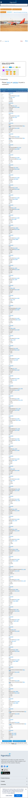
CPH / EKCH (16, 167)
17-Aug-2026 (11, 566)
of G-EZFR (5, 67)
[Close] (25, 789)
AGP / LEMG (14, 733)
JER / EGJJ (14, 629)
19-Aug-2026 (11, 456)
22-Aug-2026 (11, 275)
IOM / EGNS (15, 248)
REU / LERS (13, 328)
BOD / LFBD (18, 408)
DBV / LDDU (15, 529)
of (12, 67)
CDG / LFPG (20, 388)
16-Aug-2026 (11, 616)
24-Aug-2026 (11, 164)
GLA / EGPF (16, 348)
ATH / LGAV (23, 569)
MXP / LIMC (16, 609)
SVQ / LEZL (15, 105)
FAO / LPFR (13, 288)
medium (2, 41)
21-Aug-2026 (11, 325)
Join (15, 743)
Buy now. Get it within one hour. (21, 91)
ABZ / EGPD (15, 268)
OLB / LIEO (19, 147)
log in (8, 82)
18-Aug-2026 (11, 516)
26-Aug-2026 (11, 113)
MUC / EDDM (15, 549)
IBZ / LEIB (12, 97)
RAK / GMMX (15, 239)
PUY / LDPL (13, 480)
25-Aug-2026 (11, 123)
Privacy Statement (11, 792)
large (6, 41)
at (18, 67)
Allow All (18, 795)
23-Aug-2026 (11, 225)
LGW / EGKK (17, 95)
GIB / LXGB (14, 207)
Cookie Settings (9, 795)
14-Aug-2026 (11, 708)
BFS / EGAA (15, 187)
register (15, 82)
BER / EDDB (18, 308)
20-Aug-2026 (11, 385)
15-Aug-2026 (11, 677)
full (8, 41)
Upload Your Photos (17, 9)
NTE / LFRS (18, 428)
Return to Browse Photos (6, 9)
